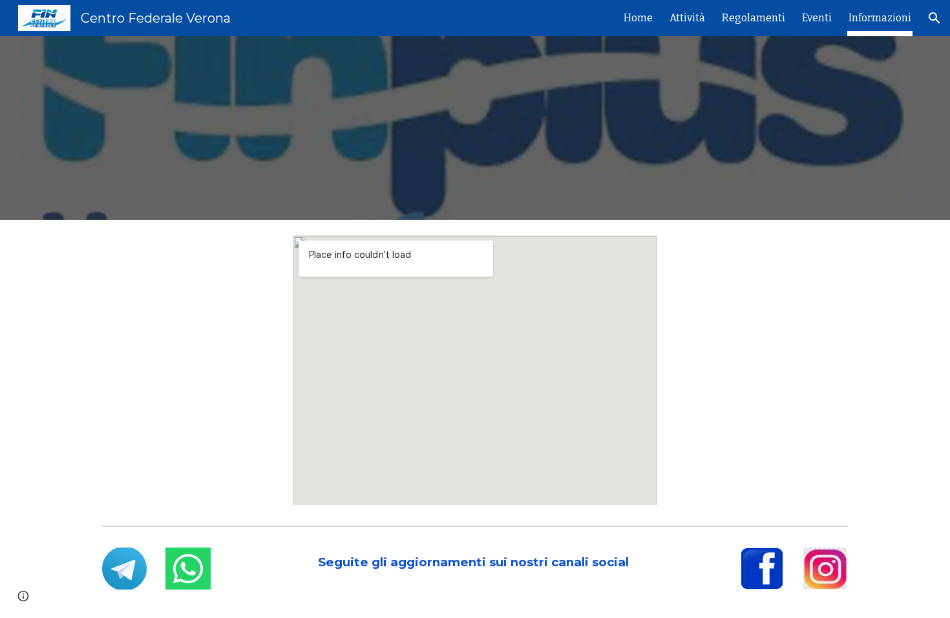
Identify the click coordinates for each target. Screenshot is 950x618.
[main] (475, 562)
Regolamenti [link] (753, 18)
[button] (934, 18)
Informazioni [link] (880, 18)
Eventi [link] (817, 18)
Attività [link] (687, 18)
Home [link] (638, 18)
